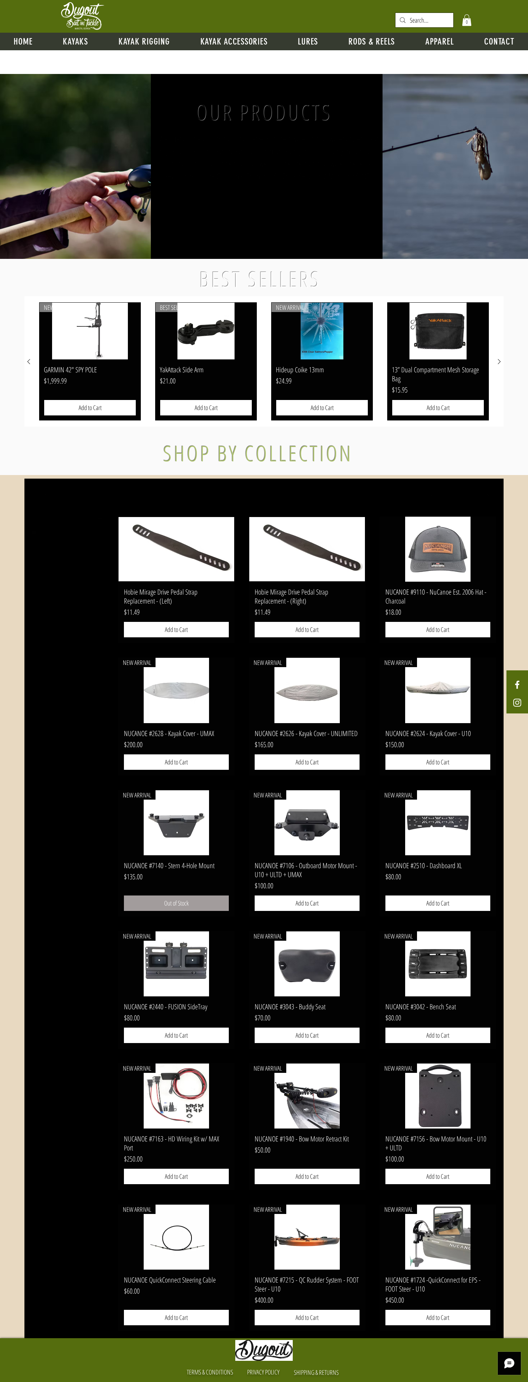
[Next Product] (499, 361)
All (34, 532)
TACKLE (37, 566)
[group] (264, 361)
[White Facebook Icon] (517, 684)
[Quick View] (176, 549)
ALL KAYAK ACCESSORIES (52, 558)
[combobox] (460, 495)
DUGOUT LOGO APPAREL (52, 575)
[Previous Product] (28, 361)
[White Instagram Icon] (517, 702)
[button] (467, 20)
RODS (36, 541)
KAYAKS (38, 549)
